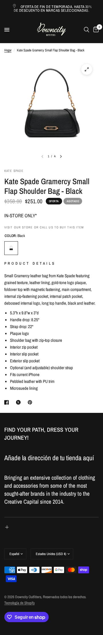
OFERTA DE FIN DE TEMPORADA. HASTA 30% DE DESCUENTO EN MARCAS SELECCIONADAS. (53, 8)
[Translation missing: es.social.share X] (19, 402)
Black (11, 248)
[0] (95, 29)
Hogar (7, 50)
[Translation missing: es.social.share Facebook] (7, 402)
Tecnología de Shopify (19, 602)
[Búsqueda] (86, 29)
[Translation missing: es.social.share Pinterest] (31, 402)
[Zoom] (86, 69)
